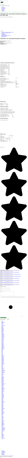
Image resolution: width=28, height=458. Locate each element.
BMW (2, 329)
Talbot (2, 414)
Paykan (2, 394)
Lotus (2, 375)
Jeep (2, 367)
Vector (2, 419)
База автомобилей (2, 4)
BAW (2, 327)
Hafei (2, 356)
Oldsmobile (3, 391)
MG (2, 385)
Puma (2, 399)
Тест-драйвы (3, 8)
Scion (2, 406)
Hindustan (3, 357)
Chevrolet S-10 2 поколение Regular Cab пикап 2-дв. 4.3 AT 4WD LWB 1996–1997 (10, 274)
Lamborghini (3, 370)
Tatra (2, 415)
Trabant (3, 418)
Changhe (3, 337)
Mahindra (3, 377)
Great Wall (3, 355)
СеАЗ (2, 436)
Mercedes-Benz (3, 383)
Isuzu (2, 364)
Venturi (2, 420)
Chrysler (3, 339)
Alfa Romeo (3, 322)
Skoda (2, 409)
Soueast (3, 411)
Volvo (2, 421)
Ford (2, 351)
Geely (2, 353)
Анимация (3, 10)
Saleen (2, 404)
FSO (2, 352)
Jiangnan (3, 368)
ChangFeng (3, 336)
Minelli (2, 386)
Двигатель (3, 33)
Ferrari (2, 350)
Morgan (3, 389)
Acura (2, 321)
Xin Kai (3, 425)
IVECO (3, 365)
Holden (2, 358)
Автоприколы (3, 7)
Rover (2, 403)
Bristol (2, 330)
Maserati (3, 380)
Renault (3, 401)
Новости (3, 9)
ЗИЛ (2, 432)
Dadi (2, 342)
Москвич (3, 435)
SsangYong (3, 412)
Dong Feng (3, 347)
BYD (2, 332)
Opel (2, 392)
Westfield (3, 423)
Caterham (3, 335)
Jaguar (2, 366)
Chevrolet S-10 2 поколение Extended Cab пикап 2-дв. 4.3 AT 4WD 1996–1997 (9, 280)
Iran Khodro (3, 363)
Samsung (3, 405)
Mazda (2, 381)
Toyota (2, 417)
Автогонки (3, 428)
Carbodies (3, 334)
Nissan (2, 390)
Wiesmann (3, 424)
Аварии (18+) (3, 427)
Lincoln (3, 374)
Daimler (3, 344)
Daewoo (3, 343)
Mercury (3, 384)
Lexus (2, 373)
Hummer (3, 360)
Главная (3, 450)
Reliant (2, 400)
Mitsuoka (3, 388)
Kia (2, 369)
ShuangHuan (3, 408)
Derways (3, 346)
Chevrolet (3, 338)
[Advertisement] (14, 24)
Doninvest (3, 348)
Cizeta (2, 340)
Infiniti (2, 361)
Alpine (2, 323)
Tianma (2, 416)
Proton (2, 398)
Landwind (3, 372)
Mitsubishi (3, 387)
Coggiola (3, 341)
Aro (2, 324)
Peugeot (3, 395)
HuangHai (3, 359)
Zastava (3, 426)
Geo (2, 354)
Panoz (2, 393)
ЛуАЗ (2, 434)
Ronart (2, 402)
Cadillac (3, 333)
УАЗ (2, 438)
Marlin (2, 378)
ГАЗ (2, 431)
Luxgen (3, 376)
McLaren (3, 382)
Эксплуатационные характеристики (6, 35)
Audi (2, 326)
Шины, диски (3, 36)
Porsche (3, 397)
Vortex (2, 422)
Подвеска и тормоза (4, 34)
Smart (2, 410)
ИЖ (2, 433)
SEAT (2, 407)
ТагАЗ (2, 437)
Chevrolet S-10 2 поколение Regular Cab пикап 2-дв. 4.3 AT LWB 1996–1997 (9, 270)
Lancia (2, 371)
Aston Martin (3, 325)
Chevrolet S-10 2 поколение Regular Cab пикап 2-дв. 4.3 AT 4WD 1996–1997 (9, 278)
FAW (2, 349)
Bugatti (2, 331)
